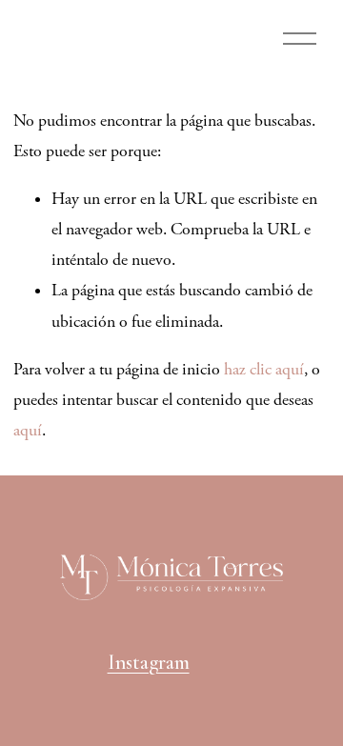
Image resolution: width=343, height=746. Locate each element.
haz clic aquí (264, 369)
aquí (27, 430)
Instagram (149, 662)
